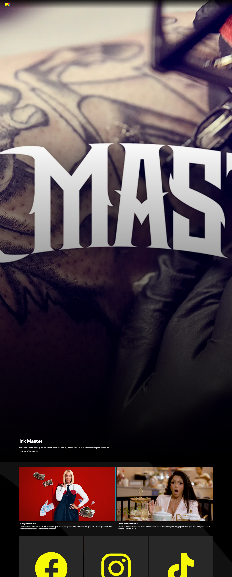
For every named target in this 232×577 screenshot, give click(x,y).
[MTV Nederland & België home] (7, 4)
